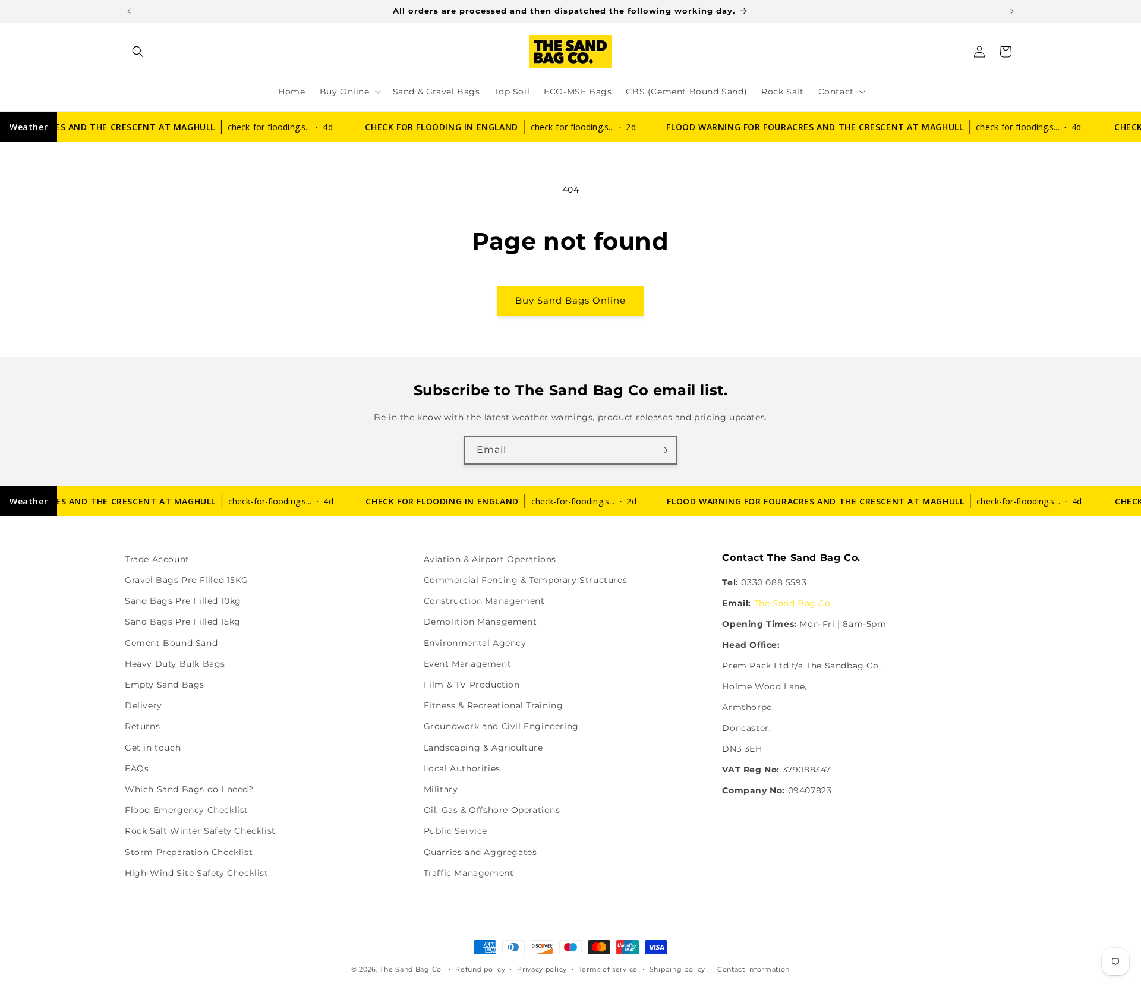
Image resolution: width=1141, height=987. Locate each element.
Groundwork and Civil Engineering (501, 726)
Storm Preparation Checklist (189, 852)
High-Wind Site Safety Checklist (197, 873)
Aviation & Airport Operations (490, 559)
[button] (138, 52)
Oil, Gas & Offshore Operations (492, 810)
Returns (142, 726)
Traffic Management (469, 873)
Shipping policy (678, 969)
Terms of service (608, 969)
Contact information (753, 969)
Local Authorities (462, 768)
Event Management (468, 663)
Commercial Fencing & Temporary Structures (526, 580)
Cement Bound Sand (171, 643)
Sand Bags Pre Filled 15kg (183, 621)
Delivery (143, 705)
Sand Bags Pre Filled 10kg (183, 600)
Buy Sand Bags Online (570, 300)
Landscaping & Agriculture (483, 747)
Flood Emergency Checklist (186, 810)
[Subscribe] (663, 450)
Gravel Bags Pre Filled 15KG (186, 580)
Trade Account (157, 559)
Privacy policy (542, 969)
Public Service (455, 830)
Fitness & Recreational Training (493, 705)
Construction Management (484, 600)
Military (441, 789)
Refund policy (480, 969)
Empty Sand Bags (164, 684)
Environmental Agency (475, 643)
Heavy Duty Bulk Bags (175, 663)
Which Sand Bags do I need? (189, 789)
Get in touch (153, 747)
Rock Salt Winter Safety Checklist (200, 830)
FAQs (137, 768)
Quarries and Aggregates (480, 852)
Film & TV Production (472, 684)
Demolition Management (480, 621)
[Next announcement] (1012, 11)
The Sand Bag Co (792, 603)
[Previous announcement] (129, 11)
